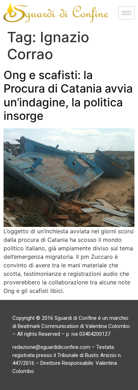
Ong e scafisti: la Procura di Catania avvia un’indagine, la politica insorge (68, 95)
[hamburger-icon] (126, 13)
